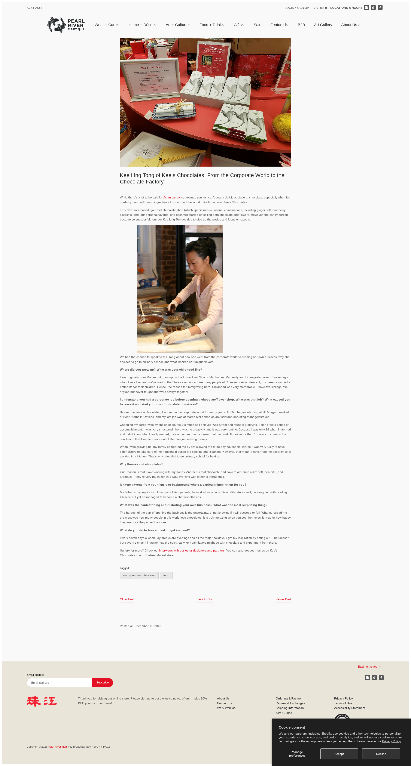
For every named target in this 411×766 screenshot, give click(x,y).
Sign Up (303, 7)
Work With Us (226, 708)
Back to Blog (205, 599)
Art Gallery (323, 25)
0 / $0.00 (318, 8)
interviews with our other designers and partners (192, 550)
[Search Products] (28, 8)
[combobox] (43, 7)
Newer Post (283, 599)
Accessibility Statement (349, 708)
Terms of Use (343, 703)
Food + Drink (211, 25)
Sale (257, 25)
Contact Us (224, 703)
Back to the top (368, 666)
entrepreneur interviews (139, 575)
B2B (301, 25)
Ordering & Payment (289, 698)
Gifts (238, 25)
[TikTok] (373, 7)
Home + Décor (141, 25)
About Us (349, 25)
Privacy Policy (391, 741)
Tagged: (125, 568)
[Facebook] (380, 7)
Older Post (127, 599)
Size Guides (284, 712)
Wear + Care (106, 25)
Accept (339, 754)
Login (289, 7)
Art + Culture (177, 25)
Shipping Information (290, 708)
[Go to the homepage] (66, 20)
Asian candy (171, 197)
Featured (278, 25)
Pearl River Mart (57, 746)
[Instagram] (366, 7)
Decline (381, 754)
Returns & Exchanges (290, 703)
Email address (36, 674)
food (166, 575)
